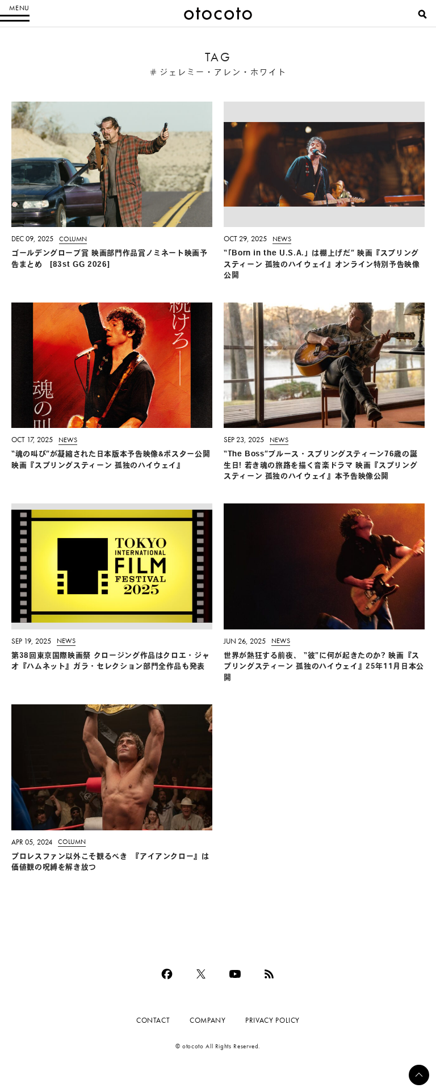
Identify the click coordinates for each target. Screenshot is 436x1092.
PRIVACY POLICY (272, 1020)
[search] (422, 14)
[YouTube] (235, 974)
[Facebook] (167, 974)
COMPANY (207, 1020)
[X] (201, 974)
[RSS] (269, 974)
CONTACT (153, 1020)
